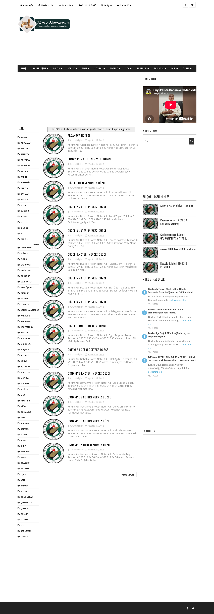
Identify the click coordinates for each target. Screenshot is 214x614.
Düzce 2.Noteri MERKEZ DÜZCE (87, 207)
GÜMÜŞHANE (27, 287)
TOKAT (24, 457)
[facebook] (185, 5)
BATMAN (25, 194)
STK (127, 68)
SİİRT (23, 446)
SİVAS (23, 440)
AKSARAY (25, 148)
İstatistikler (67, 5)
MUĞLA (24, 389)
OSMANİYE (26, 412)
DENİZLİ (24, 239)
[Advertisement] (135, 37)
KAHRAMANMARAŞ (30, 310)
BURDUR (25, 211)
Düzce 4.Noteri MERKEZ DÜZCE (87, 254)
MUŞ (23, 395)
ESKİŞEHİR (25, 276)
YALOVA (24, 485)
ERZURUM (26, 265)
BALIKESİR (25, 182)
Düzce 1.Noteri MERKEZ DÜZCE (87, 183)
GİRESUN (25, 293)
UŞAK (23, 474)
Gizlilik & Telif (88, 5)
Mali (84, 68)
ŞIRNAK (24, 536)
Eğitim (56, 68)
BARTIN (24, 188)
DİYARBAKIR (26, 247)
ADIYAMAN (26, 143)
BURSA (24, 216)
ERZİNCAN (26, 270)
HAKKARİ (25, 298)
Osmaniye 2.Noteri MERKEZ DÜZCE (89, 397)
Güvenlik (142, 68)
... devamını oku (177, 300)
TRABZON (25, 463)
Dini (173, 68)
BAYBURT (25, 199)
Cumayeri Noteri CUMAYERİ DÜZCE (89, 159)
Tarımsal (159, 68)
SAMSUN (25, 429)
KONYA (24, 361)
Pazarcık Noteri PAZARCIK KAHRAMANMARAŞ (173, 222)
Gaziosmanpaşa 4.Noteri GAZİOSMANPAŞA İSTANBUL (174, 236)
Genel (186, 68)
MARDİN (25, 383)
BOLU (23, 205)
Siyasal (98, 68)
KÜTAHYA (25, 366)
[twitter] (192, 5)
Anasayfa (27, 5)
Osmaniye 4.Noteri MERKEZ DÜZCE (89, 445)
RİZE (23, 417)
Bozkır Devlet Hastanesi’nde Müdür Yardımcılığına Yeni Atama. (166, 311)
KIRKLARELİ (26, 344)
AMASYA (25, 154)
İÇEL (23, 525)
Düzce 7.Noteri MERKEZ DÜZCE (87, 326)
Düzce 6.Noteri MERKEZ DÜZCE (87, 302)
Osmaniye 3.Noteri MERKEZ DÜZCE (89, 421)
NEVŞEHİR (25, 400)
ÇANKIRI (25, 508)
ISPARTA (25, 304)
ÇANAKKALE (26, 502)
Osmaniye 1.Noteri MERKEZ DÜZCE (89, 373)
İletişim (107, 5)
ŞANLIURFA (26, 531)
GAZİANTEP (26, 281)
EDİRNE (24, 253)
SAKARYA (25, 423)
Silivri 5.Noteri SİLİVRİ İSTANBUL (177, 206)
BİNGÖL (24, 228)
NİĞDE (24, 406)
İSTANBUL (25, 519)
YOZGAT (25, 491)
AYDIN (24, 177)
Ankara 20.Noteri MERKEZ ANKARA (178, 249)
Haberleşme (39, 68)
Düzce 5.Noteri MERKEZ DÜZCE (87, 278)
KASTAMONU (27, 327)
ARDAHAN (25, 165)
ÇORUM (24, 514)
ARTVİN (24, 171)
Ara (191, 141)
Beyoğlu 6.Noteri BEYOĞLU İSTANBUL (173, 265)
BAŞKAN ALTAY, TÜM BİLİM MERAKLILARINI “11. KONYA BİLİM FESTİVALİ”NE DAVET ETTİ (172, 359)
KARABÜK (25, 315)
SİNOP (24, 434)
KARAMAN (26, 321)
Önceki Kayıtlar (128, 474)
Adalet (114, 68)
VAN (23, 480)
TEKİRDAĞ (25, 451)
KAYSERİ (25, 332)
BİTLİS (24, 233)
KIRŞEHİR (25, 349)
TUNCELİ (25, 468)
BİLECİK (24, 222)
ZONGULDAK (27, 497)
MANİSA (25, 378)
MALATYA (25, 372)
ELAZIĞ (24, 259)
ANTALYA (25, 160)
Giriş (23, 68)
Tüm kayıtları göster (118, 129)
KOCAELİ (25, 355)
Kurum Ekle (125, 5)
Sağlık (71, 68)
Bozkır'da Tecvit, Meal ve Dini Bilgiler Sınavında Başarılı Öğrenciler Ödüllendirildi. (171, 291)
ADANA (24, 137)
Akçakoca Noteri (79, 135)
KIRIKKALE (25, 338)
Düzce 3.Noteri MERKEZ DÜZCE (87, 231)
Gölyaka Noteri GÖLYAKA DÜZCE (88, 350)
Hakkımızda (46, 5)
